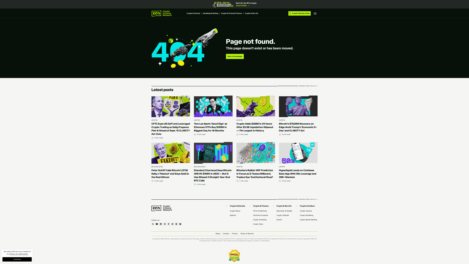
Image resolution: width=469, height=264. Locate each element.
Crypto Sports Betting (308, 220)
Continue (17, 259)
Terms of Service (247, 234)
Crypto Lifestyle (283, 215)
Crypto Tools (258, 224)
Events (279, 220)
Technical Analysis (260, 215)
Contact (226, 234)
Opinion (233, 215)
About (217, 234)
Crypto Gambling (306, 215)
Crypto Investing (259, 220)
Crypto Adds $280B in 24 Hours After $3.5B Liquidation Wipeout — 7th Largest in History (254, 127)
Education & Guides (284, 211)
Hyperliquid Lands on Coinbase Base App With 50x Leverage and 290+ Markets (297, 174)
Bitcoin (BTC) (157, 167)
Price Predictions (260, 211)
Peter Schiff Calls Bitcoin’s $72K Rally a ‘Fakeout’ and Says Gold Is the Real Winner (170, 174)
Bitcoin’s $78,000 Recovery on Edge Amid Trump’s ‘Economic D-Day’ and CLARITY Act (298, 127)
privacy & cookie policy (19, 254)
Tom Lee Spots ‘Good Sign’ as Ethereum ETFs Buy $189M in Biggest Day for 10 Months (210, 127)
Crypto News (235, 211)
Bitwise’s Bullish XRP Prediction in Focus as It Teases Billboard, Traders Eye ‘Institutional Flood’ (254, 174)
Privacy (235, 234)
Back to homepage (235, 56)
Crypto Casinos (306, 211)
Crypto (154, 120)
